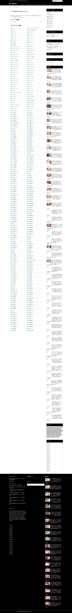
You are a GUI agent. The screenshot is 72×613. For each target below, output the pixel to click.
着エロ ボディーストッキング (16, 92)
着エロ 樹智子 (29, 223)
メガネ (60, 433)
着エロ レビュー (13, 108)
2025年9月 (48, 463)
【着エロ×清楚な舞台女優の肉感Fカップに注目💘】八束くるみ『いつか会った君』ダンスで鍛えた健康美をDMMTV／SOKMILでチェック (54, 418)
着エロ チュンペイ (14, 72)
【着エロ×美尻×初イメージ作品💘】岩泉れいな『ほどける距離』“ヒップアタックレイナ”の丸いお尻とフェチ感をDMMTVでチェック (54, 93)
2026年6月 (11, 530)
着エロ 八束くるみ (14, 126)
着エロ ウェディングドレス (15, 48)
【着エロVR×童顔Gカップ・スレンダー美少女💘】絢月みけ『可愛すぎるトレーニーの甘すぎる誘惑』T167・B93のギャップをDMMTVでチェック (54, 191)
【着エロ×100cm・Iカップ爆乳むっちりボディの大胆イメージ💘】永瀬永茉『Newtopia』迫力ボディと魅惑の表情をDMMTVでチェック (54, 362)
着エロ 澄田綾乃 (13, 243)
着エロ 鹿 (28, 328)
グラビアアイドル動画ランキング (52, 36)
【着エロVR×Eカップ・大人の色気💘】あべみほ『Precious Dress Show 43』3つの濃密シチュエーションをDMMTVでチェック (54, 205)
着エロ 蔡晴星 (13, 302)
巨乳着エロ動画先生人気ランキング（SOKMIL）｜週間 (17, 501)
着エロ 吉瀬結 (13, 134)
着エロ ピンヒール (14, 88)
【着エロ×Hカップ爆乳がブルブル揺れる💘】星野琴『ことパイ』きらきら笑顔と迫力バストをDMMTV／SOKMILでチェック (54, 404)
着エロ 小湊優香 (13, 165)
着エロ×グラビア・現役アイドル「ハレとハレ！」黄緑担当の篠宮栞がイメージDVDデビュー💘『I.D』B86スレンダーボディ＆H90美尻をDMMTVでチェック (54, 354)
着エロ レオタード (30, 106)
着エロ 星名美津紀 (30, 193)
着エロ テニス (13, 74)
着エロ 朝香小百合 (30, 205)
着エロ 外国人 (13, 140)
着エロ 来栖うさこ (30, 209)
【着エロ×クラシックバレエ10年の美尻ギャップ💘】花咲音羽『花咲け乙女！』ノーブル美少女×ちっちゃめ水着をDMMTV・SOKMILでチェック (54, 234)
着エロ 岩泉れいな (14, 173)
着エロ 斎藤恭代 (30, 187)
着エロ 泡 (28, 235)
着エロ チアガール (14, 70)
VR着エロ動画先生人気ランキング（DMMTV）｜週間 (17, 495)
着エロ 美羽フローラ (14, 290)
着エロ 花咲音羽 (13, 296)
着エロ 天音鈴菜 (13, 148)
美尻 (24, 519)
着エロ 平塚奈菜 (13, 181)
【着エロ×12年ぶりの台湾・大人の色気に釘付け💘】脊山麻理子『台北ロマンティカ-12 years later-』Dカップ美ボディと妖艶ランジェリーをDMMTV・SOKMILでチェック (54, 248)
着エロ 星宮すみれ (14, 195)
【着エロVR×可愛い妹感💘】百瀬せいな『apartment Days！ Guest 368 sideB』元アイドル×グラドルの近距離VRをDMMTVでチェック (54, 142)
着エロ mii (29, 40)
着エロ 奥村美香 (30, 148)
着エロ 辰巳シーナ (14, 312)
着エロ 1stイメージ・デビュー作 (33, 27)
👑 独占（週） (44, 4)
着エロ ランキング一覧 (15, 104)
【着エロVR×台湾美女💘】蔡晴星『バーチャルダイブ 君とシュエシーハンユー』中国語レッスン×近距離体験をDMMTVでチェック (54, 164)
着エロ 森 (12, 223)
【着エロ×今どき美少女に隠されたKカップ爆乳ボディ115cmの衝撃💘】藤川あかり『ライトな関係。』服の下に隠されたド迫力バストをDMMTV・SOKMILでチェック (54, 277)
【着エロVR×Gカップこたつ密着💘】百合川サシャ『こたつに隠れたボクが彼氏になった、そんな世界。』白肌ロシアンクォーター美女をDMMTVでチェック (54, 227)
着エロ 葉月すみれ (30, 298)
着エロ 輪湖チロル (30, 310)
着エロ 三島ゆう (30, 114)
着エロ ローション (30, 108)
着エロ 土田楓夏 (13, 136)
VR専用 (52, 429)
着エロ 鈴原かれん (30, 314)
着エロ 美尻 (13, 288)
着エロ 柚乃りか (13, 215)
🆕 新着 (22, 4)
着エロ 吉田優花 (30, 134)
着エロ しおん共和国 (14, 60)
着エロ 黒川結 (13, 330)
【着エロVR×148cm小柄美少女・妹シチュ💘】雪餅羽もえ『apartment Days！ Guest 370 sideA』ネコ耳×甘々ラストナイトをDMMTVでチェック (54, 184)
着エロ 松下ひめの (30, 211)
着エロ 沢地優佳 (13, 235)
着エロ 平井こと (30, 179)
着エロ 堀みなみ (30, 136)
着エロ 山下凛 (13, 169)
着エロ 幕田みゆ (13, 179)
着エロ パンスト (13, 84)
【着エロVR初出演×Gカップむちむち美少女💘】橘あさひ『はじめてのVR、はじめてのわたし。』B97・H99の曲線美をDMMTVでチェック (54, 198)
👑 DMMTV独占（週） (50, 18)
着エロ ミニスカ (13, 96)
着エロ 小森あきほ (30, 163)
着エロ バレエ (29, 82)
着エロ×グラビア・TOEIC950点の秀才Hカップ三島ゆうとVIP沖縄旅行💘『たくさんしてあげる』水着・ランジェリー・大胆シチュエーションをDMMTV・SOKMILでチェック (54, 369)
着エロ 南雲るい (30, 130)
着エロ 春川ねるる (30, 197)
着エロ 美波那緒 (30, 288)
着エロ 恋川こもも (14, 183)
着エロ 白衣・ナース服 (31, 259)
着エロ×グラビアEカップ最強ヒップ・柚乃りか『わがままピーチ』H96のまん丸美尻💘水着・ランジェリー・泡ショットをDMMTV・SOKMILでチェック (54, 390)
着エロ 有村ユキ (30, 201)
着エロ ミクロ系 (30, 94)
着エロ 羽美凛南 (30, 292)
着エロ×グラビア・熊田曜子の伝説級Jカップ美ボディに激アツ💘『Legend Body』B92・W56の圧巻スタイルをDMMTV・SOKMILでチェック (54, 340)
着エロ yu (28, 44)
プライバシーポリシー (12, 483)
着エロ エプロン (30, 48)
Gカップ (48, 428)
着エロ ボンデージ (30, 92)
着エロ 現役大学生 (30, 255)
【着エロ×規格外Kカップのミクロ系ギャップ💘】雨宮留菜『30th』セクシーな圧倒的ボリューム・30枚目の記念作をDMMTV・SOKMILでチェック (54, 135)
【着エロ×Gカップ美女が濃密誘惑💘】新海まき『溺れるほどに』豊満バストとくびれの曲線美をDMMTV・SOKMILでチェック (54, 333)
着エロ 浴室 (29, 237)
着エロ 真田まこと (30, 265)
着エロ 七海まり (30, 112)
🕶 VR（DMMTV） (50, 23)
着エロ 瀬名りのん (14, 245)
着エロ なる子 (13, 76)
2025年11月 (48, 459)
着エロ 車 (12, 310)
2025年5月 (48, 470)
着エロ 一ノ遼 (29, 110)
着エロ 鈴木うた (30, 316)
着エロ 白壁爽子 (30, 257)
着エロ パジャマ (30, 78)
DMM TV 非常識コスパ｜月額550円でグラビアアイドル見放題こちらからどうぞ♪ (54, 47)
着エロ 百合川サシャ (14, 261)
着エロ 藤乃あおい (30, 302)
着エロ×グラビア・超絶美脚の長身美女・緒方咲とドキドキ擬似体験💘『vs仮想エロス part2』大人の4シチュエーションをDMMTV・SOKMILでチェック (54, 383)
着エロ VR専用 (13, 44)
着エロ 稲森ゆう (13, 273)
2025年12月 (11, 541)
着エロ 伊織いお (30, 120)
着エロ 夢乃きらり (30, 140)
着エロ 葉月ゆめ (13, 300)
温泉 (48, 435)
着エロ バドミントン (14, 80)
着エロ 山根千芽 (13, 171)
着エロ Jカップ (13, 38)
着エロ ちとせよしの (30, 70)
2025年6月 (48, 468)
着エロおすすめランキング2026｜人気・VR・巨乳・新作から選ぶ (17, 487)
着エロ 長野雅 (13, 320)
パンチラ (48, 433)
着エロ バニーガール (30, 80)
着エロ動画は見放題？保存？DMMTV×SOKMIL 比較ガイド (17, 504)
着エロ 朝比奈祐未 (30, 203)
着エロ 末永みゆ (30, 207)
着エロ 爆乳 (29, 249)
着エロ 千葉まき (30, 128)
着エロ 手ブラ (29, 185)
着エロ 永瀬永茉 (30, 233)
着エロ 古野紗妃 (30, 132)
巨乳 (51, 434)
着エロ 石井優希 (30, 267)
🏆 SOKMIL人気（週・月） (30, 4)
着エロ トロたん (30, 74)
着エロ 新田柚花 (13, 191)
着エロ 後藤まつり (30, 181)
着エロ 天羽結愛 (13, 146)
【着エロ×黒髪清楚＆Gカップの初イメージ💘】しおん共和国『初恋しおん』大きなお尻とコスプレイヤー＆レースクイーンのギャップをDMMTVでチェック (54, 72)
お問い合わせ (11, 481)
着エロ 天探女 (29, 144)
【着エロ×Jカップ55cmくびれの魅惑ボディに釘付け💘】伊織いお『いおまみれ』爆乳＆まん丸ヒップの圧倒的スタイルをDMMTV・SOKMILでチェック (54, 241)
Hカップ (51, 428)
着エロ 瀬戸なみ (30, 245)
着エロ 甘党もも (13, 257)
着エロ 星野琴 (13, 197)
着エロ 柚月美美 (13, 217)
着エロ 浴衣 (13, 239)
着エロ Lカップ (13, 40)
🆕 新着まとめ (49, 12)
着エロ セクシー (30, 68)
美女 (20, 519)
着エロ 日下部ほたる (30, 191)
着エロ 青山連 (13, 324)
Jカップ (56, 428)
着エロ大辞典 (49, 49)
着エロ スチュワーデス (15, 64)
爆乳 (55, 435)
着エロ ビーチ (13, 86)
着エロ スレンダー (14, 68)
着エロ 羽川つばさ (14, 292)
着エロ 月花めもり (30, 199)
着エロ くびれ (29, 52)
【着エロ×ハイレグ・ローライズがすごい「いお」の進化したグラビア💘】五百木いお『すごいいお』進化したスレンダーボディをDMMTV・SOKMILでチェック (54, 298)
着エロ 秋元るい (13, 271)
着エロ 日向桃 (13, 193)
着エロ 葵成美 (29, 300)
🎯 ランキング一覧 (52, 4)
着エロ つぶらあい (30, 72)
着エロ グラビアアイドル (15, 54)
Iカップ (54, 428)
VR (9, 513)
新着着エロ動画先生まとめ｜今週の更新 (15, 485)
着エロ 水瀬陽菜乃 (30, 231)
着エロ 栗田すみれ (14, 219)
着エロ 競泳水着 (13, 275)
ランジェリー (48, 434)
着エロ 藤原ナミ (13, 304)
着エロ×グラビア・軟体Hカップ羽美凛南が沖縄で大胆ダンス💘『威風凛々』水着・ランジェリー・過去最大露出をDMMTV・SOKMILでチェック (54, 376)
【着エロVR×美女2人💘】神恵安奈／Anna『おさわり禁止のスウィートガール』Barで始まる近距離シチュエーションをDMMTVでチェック (54, 157)
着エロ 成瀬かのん (30, 183)
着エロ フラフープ (30, 90)
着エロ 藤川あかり (30, 304)
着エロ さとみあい (14, 58)
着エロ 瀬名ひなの (30, 243)
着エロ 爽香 (13, 251)
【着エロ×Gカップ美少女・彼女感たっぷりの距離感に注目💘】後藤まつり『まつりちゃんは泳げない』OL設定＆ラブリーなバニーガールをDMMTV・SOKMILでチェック (54, 263)
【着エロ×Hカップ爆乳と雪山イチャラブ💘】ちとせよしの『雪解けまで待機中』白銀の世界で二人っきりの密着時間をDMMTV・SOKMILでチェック (54, 284)
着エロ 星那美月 (30, 195)
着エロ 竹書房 (29, 275)
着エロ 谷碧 (29, 308)
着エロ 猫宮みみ (13, 253)
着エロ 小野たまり (30, 165)
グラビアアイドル (59, 429)
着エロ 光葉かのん (14, 124)
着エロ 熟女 (13, 249)
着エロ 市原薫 (29, 177)
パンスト (60, 432)
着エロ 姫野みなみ (14, 152)
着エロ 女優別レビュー (15, 150)
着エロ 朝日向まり (14, 203)
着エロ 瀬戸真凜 (13, 247)
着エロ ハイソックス (14, 78)
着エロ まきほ (13, 94)
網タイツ (17, 519)
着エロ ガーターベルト (15, 50)
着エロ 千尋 (13, 128)
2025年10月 (48, 461)
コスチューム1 (24, 513)
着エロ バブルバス (14, 82)
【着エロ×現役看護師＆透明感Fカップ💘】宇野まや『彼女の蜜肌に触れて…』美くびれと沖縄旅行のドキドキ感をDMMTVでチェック (54, 86)
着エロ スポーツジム (30, 66)
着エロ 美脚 (29, 290)
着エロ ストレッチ (30, 64)
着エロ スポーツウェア (15, 66)
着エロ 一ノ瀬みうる (14, 110)
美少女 (22, 519)
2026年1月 (48, 456)
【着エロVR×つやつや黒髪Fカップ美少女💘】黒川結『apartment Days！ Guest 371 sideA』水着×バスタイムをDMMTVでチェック (54, 170)
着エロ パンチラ (30, 84)
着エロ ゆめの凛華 (30, 100)
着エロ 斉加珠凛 (13, 187)
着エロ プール (13, 90)
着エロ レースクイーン (15, 106)
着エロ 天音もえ (30, 146)
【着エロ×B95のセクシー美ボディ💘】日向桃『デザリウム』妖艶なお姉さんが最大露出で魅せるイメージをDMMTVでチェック (54, 128)
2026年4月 (48, 450)
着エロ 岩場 (29, 171)
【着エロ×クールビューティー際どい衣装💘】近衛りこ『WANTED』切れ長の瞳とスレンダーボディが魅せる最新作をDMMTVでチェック (54, 115)
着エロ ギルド (13, 52)
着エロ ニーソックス (30, 76)
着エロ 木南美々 (13, 207)
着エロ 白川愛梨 (13, 259)
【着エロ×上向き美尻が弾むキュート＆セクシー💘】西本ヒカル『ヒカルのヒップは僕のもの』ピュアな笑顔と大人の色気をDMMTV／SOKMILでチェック (54, 411)
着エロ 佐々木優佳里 (14, 122)
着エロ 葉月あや (13, 298)
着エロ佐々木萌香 (30, 330)
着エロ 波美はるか (14, 237)
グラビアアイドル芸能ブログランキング (53, 34)
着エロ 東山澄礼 (13, 211)
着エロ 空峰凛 (29, 273)
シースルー (18, 514)
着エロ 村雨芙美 (13, 209)
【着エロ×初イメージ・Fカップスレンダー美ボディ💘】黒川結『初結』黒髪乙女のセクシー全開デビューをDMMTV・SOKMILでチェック (54, 291)
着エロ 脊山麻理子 (14, 294)
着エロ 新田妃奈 (30, 189)
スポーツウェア (49, 432)
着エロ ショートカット (15, 62)
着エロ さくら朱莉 (30, 56)
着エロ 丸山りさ (30, 116)
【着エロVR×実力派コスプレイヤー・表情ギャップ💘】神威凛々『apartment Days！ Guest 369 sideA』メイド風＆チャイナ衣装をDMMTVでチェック (54, 177)
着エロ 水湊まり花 (14, 231)
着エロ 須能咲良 (13, 326)
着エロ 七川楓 (13, 112)
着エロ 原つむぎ (13, 132)
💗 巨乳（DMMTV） (50, 20)
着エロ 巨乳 (29, 175)
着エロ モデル (13, 100)
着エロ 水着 (13, 233)
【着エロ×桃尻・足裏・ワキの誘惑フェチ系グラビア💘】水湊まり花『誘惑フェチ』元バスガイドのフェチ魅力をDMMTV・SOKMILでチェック (54, 313)
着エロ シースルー (30, 58)
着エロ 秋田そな (30, 271)
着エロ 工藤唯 (13, 175)
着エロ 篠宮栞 (29, 277)
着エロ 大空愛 (13, 144)
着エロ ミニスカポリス (31, 96)
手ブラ (54, 434)
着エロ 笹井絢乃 (13, 277)
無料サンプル (52, 435)
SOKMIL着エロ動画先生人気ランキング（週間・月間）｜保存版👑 (17, 479)
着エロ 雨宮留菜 (30, 320)
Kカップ (59, 428)
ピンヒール (53, 433)
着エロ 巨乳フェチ (14, 177)
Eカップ (58, 427)
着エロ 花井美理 (30, 294)
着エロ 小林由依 (13, 163)
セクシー (56, 432)
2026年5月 (48, 448)
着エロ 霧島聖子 (30, 322)
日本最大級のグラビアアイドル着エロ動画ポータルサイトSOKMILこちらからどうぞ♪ (54, 44)
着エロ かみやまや (30, 50)
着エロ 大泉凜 (29, 142)
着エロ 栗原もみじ (30, 217)
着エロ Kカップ (29, 38)
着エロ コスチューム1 (31, 54)
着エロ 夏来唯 (29, 138)
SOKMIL (48, 429)
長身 (11, 520)
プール (57, 433)
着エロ (12, 27)
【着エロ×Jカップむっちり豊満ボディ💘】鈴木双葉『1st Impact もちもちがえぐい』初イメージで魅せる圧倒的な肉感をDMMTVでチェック (54, 122)
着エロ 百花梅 (13, 263)
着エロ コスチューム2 (14, 56)
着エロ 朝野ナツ (13, 205)
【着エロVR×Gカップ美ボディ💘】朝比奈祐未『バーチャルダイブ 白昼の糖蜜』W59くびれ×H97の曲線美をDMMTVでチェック (54, 149)
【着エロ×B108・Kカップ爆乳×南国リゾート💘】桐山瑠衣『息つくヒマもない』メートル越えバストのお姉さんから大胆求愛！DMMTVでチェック (54, 100)
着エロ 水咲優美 (30, 227)
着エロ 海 (28, 239)
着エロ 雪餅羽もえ (14, 322)
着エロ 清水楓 (13, 241)
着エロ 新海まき (13, 189)
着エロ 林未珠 (29, 213)
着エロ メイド (13, 98)
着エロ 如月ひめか (30, 150)
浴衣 (61, 434)
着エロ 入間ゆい (30, 124)
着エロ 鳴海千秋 (13, 328)
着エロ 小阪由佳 (13, 167)
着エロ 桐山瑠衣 (13, 221)
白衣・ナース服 (58, 435)
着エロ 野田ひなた (14, 314)
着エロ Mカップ (30, 42)
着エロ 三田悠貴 (13, 116)
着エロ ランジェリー (30, 104)
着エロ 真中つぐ (13, 265)
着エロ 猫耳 (29, 253)
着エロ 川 (28, 173)
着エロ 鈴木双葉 (13, 318)
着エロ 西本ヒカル (30, 306)
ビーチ (51, 433)
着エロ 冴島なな (30, 126)
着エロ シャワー (30, 60)
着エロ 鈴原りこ (13, 316)
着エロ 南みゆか (13, 130)
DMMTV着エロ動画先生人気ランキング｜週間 (17, 492)
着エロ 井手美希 (13, 120)
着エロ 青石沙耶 (30, 324)
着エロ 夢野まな (13, 142)
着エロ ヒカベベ (30, 86)
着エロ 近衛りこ (30, 312)
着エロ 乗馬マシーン (14, 118)
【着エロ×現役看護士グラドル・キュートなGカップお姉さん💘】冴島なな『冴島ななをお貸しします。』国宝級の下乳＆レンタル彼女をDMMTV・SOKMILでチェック (54, 270)
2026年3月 (48, 452)
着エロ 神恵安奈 (30, 269)
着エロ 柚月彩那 (30, 215)
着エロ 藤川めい (13, 306)
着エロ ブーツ (29, 88)
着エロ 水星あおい (14, 229)
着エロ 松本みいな (14, 213)
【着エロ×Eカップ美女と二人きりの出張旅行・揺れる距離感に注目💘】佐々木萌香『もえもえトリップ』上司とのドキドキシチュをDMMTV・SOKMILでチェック (54, 256)
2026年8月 (48, 443)
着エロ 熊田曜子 (30, 247)
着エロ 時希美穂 (13, 199)
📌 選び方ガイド (59, 4)
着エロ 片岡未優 (30, 251)
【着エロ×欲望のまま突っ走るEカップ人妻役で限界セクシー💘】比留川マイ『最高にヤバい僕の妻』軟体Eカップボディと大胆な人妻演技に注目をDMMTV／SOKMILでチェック (54, 320)
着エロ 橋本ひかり (14, 225)
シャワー (10, 514)
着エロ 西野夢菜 (13, 308)
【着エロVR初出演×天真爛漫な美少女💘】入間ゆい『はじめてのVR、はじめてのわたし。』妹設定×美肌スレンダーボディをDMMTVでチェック (54, 220)
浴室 (59, 434)
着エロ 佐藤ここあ (30, 122)
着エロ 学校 (29, 152)
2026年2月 (48, 454)
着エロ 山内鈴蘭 (30, 169)
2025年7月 (11, 550)
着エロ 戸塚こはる (14, 185)
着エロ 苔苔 (29, 296)
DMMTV (55, 427)
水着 (56, 434)
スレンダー (53, 432)
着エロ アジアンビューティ (15, 46)
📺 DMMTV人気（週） (37, 4)
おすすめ (55, 429)
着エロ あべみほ (30, 46)
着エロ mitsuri (13, 42)
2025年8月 (48, 465)
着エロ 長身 (29, 318)
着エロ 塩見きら (13, 138)
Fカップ (61, 427)
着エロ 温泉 (29, 241)
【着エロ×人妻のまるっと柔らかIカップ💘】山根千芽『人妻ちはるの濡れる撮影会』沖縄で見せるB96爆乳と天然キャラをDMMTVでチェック (54, 79)
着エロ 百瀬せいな (30, 261)
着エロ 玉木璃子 (13, 255)
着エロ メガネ (29, 98)
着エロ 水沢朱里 (30, 229)
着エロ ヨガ (13, 102)
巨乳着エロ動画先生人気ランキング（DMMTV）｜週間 (17, 498)
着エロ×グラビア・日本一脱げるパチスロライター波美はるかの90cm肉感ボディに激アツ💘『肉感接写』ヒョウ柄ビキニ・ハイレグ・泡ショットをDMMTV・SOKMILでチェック (54, 397)
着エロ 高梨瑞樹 (30, 326)
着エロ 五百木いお (30, 118)
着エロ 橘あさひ (30, 225)
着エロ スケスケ (30, 62)
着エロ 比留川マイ (14, 227)
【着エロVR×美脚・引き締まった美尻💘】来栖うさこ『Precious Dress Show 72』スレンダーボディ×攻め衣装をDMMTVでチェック (54, 213)
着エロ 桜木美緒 (30, 221)
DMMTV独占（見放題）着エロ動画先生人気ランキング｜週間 (17, 490)
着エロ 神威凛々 (13, 269)
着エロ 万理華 (13, 114)
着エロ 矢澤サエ (13, 267)
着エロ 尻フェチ (30, 167)
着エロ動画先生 (13, 3)
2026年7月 (48, 445)
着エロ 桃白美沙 (30, 219)
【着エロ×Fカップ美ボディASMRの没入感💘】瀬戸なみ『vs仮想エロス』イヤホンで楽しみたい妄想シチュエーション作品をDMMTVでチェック (54, 108)
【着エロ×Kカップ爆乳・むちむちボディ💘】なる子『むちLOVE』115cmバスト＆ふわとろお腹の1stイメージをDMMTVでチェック (54, 306)
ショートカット (14, 514)
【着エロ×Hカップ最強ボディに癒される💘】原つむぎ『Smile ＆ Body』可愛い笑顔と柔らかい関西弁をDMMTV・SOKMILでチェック (54, 327)
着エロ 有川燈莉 (13, 201)
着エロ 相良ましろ (30, 263)
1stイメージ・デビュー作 (50, 427)
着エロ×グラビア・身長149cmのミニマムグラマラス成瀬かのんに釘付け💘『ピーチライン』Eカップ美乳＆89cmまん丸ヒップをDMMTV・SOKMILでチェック (54, 347)
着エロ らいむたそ (30, 102)
